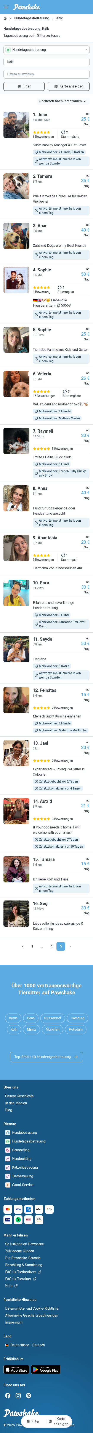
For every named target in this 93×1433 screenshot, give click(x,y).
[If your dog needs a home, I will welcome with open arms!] (46, 824)
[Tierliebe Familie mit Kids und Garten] (46, 345)
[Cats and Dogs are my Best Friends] (46, 241)
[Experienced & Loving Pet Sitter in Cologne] (46, 766)
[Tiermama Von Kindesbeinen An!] (46, 553)
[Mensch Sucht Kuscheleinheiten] (46, 710)
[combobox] (46, 49)
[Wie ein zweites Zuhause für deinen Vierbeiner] (46, 194)
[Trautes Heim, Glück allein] (46, 453)
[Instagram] (18, 1395)
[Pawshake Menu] (6, 7)
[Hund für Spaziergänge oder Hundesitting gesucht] (46, 506)
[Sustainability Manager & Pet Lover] (46, 139)
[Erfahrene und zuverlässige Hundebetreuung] (46, 604)
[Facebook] (7, 1395)
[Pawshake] (26, 7)
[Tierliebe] (46, 658)
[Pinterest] (28, 1395)
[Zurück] (22, 946)
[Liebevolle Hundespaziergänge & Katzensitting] (46, 917)
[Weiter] (70, 946)
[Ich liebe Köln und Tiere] (46, 875)
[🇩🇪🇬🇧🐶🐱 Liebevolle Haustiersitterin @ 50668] (46, 293)
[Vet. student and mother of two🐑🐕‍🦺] (46, 395)
